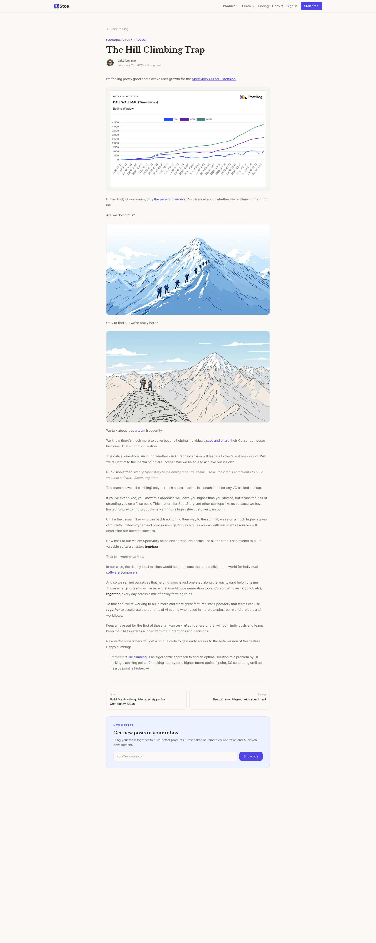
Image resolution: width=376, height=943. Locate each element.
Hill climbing (137, 657)
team (141, 430)
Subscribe (251, 756)
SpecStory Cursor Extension (214, 79)
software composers (122, 572)
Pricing (263, 6)
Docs (277, 6)
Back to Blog (120, 29)
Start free (311, 6)
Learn (246, 6)
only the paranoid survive (166, 199)
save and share (217, 440)
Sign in (292, 6)
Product (229, 6)
